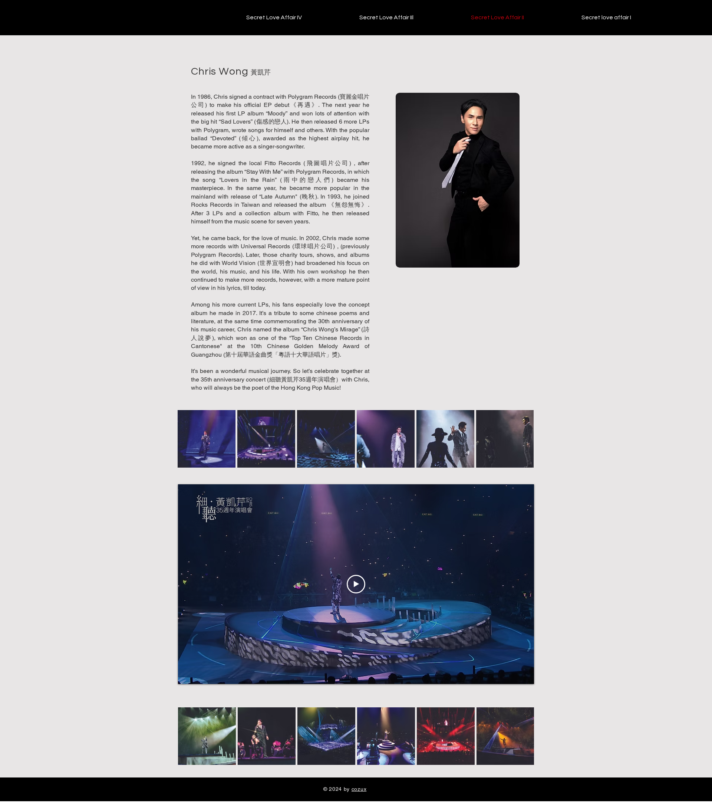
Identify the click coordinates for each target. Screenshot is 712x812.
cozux (359, 789)
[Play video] (356, 584)
